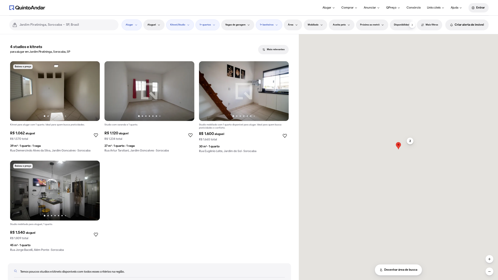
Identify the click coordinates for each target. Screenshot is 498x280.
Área (290, 25)
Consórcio (414, 7)
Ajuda (454, 7)
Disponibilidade (402, 25)
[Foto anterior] (17, 91)
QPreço (391, 7)
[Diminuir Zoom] (489, 271)
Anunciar (370, 7)
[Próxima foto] (93, 91)
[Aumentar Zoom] (489, 259)
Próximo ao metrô (370, 25)
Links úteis (434, 7)
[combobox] (67, 25)
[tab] (273, 49)
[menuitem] (328, 7)
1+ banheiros (267, 25)
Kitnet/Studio (177, 25)
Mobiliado (313, 25)
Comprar (347, 7)
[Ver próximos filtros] (412, 25)
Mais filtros (432, 25)
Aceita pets (339, 25)
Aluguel (151, 25)
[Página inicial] (27, 7)
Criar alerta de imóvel (469, 25)
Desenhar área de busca (400, 270)
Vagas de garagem (235, 25)
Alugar (327, 7)
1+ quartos (205, 25)
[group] (55, 108)
